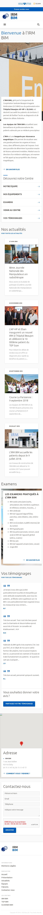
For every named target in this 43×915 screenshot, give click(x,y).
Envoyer (10, 830)
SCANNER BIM (7, 905)
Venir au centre (11, 210)
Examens (8, 202)
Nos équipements (12, 194)
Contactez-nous (8, 890)
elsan (37, 3)
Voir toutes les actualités (11, 233)
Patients (4, 887)
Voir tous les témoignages (11, 577)
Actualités (5, 881)
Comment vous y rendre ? (18, 773)
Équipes (4, 884)
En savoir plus (13, 169)
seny (4, 848)
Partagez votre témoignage (19, 704)
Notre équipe (10, 186)
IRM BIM (4, 899)
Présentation (6, 877)
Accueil (4, 874)
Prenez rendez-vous (21, 9)
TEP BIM (4, 902)
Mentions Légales (8, 866)
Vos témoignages (12, 218)
